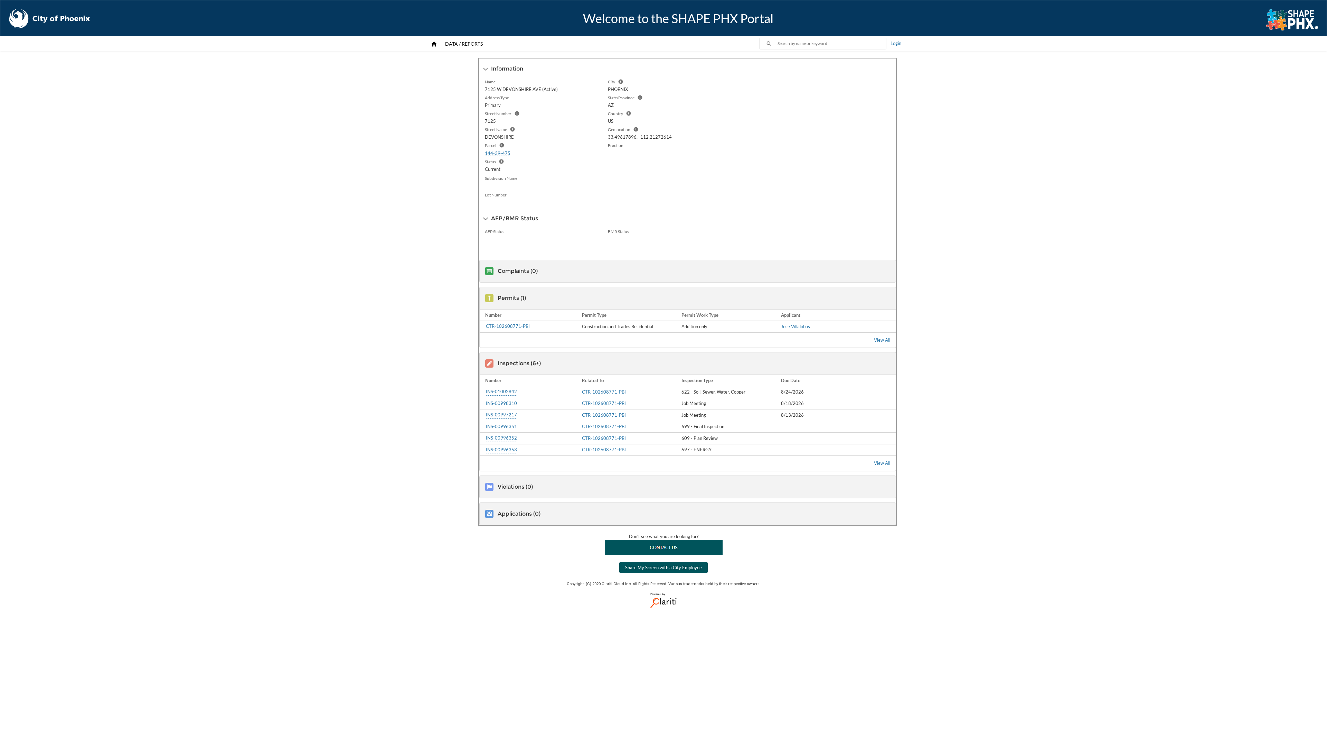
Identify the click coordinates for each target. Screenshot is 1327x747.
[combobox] (832, 43)
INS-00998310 (501, 403)
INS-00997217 (501, 414)
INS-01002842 (501, 391)
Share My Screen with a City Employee (663, 567)
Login (896, 43)
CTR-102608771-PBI (508, 326)
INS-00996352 (501, 438)
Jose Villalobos (795, 326)
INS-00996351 (501, 426)
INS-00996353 (501, 449)
